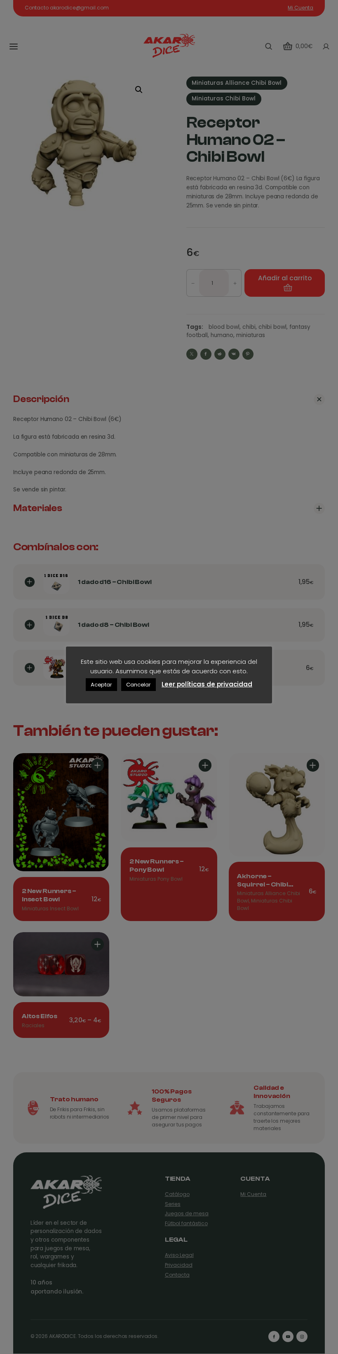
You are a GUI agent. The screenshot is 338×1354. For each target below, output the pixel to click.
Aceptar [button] (101, 685)
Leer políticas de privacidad (207, 684)
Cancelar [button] (138, 685)
